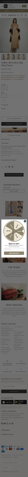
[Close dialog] (25, 221)
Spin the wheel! (14, 253)
